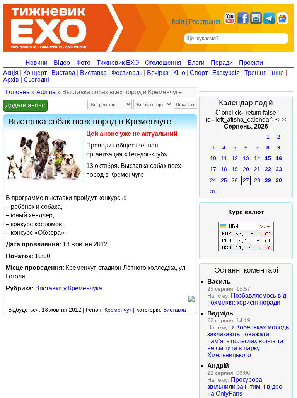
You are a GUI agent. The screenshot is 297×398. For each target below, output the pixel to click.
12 (235, 158)
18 (224, 169)
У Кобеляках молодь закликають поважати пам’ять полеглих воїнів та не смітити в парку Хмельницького (248, 341)
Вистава (63, 72)
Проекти (251, 62)
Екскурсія (226, 72)
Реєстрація (204, 22)
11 (224, 158)
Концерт (35, 72)
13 (246, 158)
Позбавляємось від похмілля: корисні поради (246, 299)
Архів (11, 79)
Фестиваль (126, 72)
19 (235, 169)
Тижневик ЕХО (118, 62)
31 (213, 191)
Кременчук (117, 310)
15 (268, 158)
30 (279, 180)
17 (213, 169)
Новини (37, 62)
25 (224, 180)
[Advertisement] (144, 334)
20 (246, 169)
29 (268, 180)
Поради (222, 62)
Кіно (179, 72)
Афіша (46, 92)
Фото (83, 62)
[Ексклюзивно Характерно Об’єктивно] (48, 26)
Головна (18, 92)
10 (213, 158)
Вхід (178, 22)
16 (279, 158)
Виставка (93, 72)
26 (235, 180)
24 (213, 180)
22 (268, 169)
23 (279, 169)
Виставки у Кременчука (68, 288)
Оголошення (163, 62)
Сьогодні (36, 79)
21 (257, 169)
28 (257, 180)
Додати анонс (25, 105)
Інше (277, 72)
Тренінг (255, 72)
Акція (11, 72)
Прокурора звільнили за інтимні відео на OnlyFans (244, 386)
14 (257, 158)
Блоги (196, 62)
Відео (62, 62)
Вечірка (158, 72)
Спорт (199, 72)
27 (246, 180)
